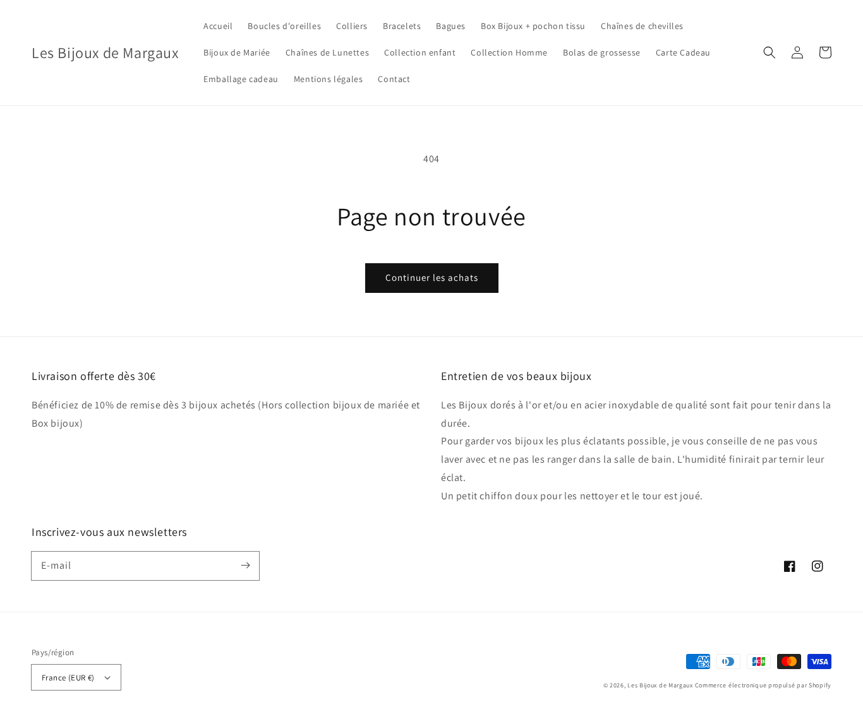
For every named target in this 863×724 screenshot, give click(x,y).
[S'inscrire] (245, 565)
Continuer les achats (431, 277)
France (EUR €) (68, 677)
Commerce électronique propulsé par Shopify (763, 685)
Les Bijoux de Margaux (660, 685)
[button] (769, 52)
